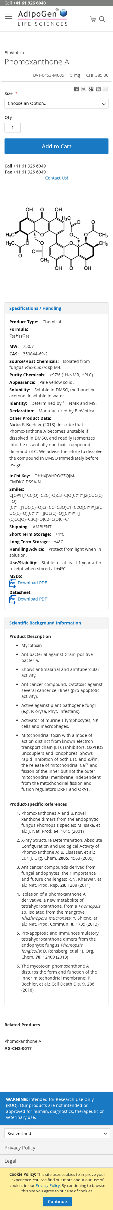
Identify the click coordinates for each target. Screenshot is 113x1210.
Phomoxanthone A (23, 1041)
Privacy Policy (48, 1185)
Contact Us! (56, 178)
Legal (10, 1161)
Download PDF (32, 583)
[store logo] (43, 17)
